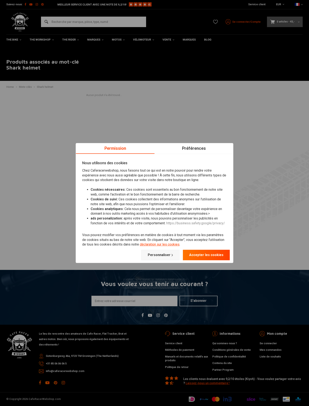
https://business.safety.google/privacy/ (195, 223)
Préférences (194, 148)
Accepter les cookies (206, 255)
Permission (115, 148)
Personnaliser (159, 255)
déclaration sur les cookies (160, 245)
